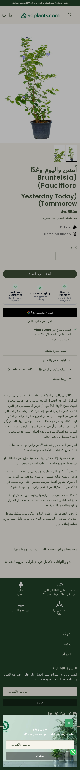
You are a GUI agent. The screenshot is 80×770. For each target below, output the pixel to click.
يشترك (40, 756)
